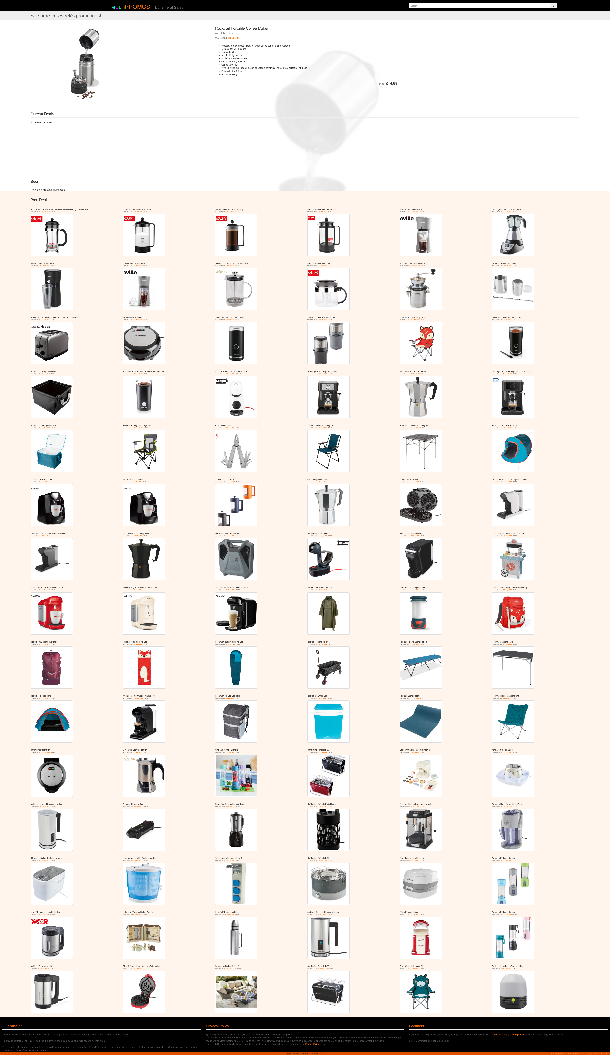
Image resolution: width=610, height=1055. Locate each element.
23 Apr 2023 (46, 266)
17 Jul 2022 (138, 320)
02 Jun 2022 (46, 860)
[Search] (553, 5)
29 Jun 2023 (46, 752)
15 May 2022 (231, 536)
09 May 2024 (231, 752)
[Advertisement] (435, 45)
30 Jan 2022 (46, 212)
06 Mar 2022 (230, 806)
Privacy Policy (312, 1043)
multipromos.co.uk (596, 1053)
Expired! (233, 37)
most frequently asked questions (510, 1034)
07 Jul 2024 (230, 212)
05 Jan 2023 (508, 914)
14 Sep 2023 (46, 320)
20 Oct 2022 (138, 914)
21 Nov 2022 (46, 590)
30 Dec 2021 (508, 752)
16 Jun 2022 (138, 860)
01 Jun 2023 (323, 266)
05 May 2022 (415, 806)
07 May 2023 (415, 320)
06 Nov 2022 (323, 212)
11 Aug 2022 (415, 212)
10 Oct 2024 (415, 752)
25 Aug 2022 (507, 266)
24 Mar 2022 (415, 266)
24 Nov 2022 (323, 914)
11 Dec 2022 (415, 914)
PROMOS (137, 6)
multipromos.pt (560, 1053)
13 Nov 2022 (230, 914)
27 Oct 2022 (508, 536)
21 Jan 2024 (231, 482)
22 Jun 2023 (507, 968)
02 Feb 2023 (138, 968)
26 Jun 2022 (231, 860)
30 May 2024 (138, 374)
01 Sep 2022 (508, 212)
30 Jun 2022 (323, 860)
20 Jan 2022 (323, 374)
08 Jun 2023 (46, 374)
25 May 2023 (323, 968)
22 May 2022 (508, 806)
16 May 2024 (323, 752)
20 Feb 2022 (138, 806)
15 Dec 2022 (507, 374)
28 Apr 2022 (323, 806)
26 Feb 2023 (231, 968)
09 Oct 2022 (323, 320)
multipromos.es (577, 1053)
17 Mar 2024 (230, 266)
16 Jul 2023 (138, 266)
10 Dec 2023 (138, 212)
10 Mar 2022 (415, 374)
